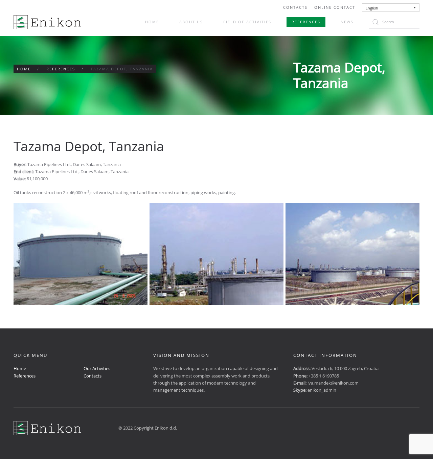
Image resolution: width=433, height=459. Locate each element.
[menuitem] (391, 7)
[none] (391, 7)
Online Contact (334, 7)
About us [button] (191, 21)
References (306, 21)
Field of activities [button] (247, 21)
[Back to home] (47, 22)
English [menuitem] (372, 7)
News (347, 21)
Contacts (295, 7)
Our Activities (97, 368)
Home (152, 21)
